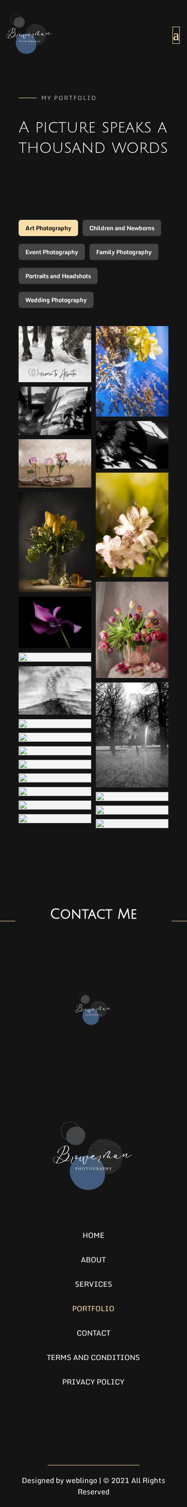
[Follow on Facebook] (117, 1426)
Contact (93, 1333)
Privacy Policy (93, 1382)
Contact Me (93, 914)
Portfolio (93, 1308)
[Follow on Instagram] (70, 1426)
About (93, 1259)
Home (93, 1235)
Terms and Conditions (93, 1357)
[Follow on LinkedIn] (93, 1426)
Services (93, 1284)
